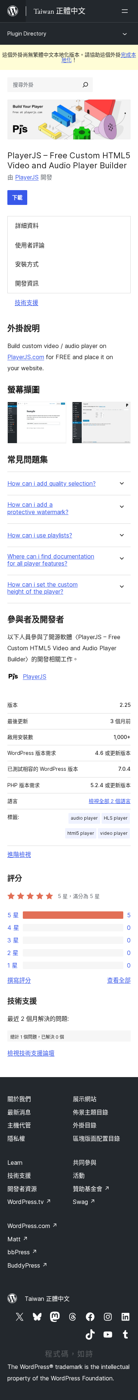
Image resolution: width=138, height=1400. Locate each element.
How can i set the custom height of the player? (42, 588)
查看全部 (119, 980)
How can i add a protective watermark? (37, 508)
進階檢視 (19, 854)
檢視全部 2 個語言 (110, 801)
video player (114, 833)
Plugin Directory (26, 33)
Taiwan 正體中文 (47, 1298)
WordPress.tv (29, 1201)
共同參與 (84, 1162)
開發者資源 (22, 1188)
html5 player (80, 833)
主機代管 (19, 1125)
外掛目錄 (84, 1125)
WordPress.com (32, 1225)
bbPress (22, 1252)
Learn (14, 1162)
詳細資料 (27, 225)
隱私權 (16, 1138)
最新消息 (19, 1112)
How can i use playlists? (39, 535)
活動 (79, 1175)
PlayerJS (27, 177)
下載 (17, 197)
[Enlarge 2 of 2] (120, 411)
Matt (17, 1239)
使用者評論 (30, 245)
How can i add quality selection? (51, 483)
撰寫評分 (19, 980)
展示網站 (84, 1099)
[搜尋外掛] (85, 84)
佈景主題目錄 (90, 1112)
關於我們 (19, 1099)
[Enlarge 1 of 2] (56, 411)
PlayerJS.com (25, 357)
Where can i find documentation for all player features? (50, 560)
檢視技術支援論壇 (30, 1053)
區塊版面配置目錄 (96, 1138)
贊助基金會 (91, 1188)
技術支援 (26, 302)
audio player (84, 818)
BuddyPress (27, 1265)
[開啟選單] (126, 11)
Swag (84, 1201)
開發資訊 (27, 283)
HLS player (116, 818)
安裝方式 (27, 264)
